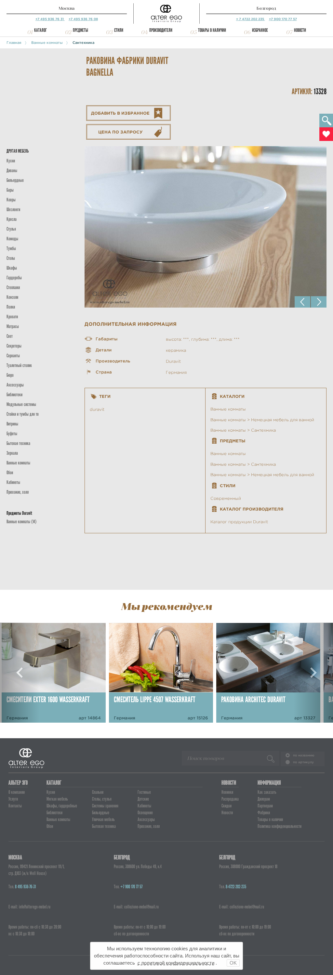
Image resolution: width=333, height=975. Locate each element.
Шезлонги (13, 209)
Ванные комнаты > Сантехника (243, 430)
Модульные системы (21, 404)
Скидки (226, 806)
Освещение (145, 813)
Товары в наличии (212, 30)
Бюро (10, 375)
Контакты (15, 806)
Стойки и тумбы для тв (23, 414)
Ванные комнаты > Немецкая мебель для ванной (262, 419)
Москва (66, 8)
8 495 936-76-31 (25, 887)
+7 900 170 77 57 (283, 19)
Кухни (11, 161)
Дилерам (264, 799)
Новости (300, 30)
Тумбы (11, 248)
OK (233, 963)
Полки (11, 307)
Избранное (260, 30)
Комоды (12, 239)
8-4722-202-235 (236, 887)
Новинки (227, 792)
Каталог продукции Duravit (239, 521)
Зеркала (12, 453)
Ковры (11, 200)
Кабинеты (13, 482)
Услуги (13, 799)
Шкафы (12, 268)
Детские (143, 799)
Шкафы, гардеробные (62, 806)
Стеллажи (13, 287)
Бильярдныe (15, 180)
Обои (10, 472)
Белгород (266, 8)
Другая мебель (18, 151)
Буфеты (12, 434)
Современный (225, 498)
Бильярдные (100, 813)
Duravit (173, 361)
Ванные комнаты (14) (21, 522)
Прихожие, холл (18, 492)
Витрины (12, 424)
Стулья (11, 229)
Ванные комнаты (47, 42)
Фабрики (264, 813)
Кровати (12, 317)
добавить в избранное (120, 113)
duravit (97, 409)
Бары (10, 190)
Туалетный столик (19, 365)
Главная (14, 42)
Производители (160, 30)
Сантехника (83, 42)
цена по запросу (120, 132)
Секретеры (14, 346)
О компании (16, 792)
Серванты (13, 356)
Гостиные (144, 792)
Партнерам (265, 806)
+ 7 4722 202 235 (250, 19)
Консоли (12, 297)
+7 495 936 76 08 (83, 19)
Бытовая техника (18, 443)
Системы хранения (105, 806)
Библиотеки (14, 395)
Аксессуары (146, 819)
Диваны (12, 170)
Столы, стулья (102, 799)
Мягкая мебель (57, 799)
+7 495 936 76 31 (50, 19)
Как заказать (267, 792)
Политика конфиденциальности (279, 826)
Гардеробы (14, 278)
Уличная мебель (103, 819)
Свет (10, 336)
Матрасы (13, 326)
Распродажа (230, 799)
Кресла (12, 219)
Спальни (97, 792)
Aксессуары (15, 385)
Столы (11, 258)
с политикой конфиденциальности (176, 963)
